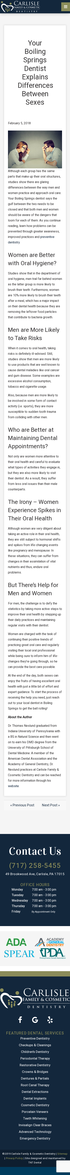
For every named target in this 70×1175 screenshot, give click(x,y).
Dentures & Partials (35, 1078)
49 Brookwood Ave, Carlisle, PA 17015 (35, 874)
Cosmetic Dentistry (35, 1105)
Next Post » (51, 805)
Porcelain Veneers (35, 1111)
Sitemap (62, 1154)
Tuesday (18, 895)
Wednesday (20, 900)
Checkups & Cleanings (35, 1045)
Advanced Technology (35, 1131)
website (13, 786)
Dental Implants (35, 1098)
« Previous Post (22, 805)
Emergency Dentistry (35, 1138)
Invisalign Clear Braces (35, 1125)
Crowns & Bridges (35, 1071)
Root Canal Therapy (35, 1085)
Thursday (18, 906)
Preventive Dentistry (35, 1038)
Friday (16, 911)
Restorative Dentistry (35, 1065)
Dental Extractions (35, 1091)
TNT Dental (35, 1162)
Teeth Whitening (35, 1118)
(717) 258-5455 (35, 865)
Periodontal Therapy (35, 1058)
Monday (17, 889)
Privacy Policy (14, 1158)
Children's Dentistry (35, 1051)
